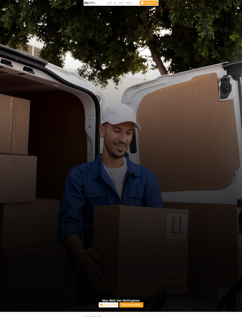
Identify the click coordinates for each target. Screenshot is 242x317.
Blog (115, 3)
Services (109, 3)
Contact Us (129, 3)
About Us (121, 3)
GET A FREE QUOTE (131, 305)
